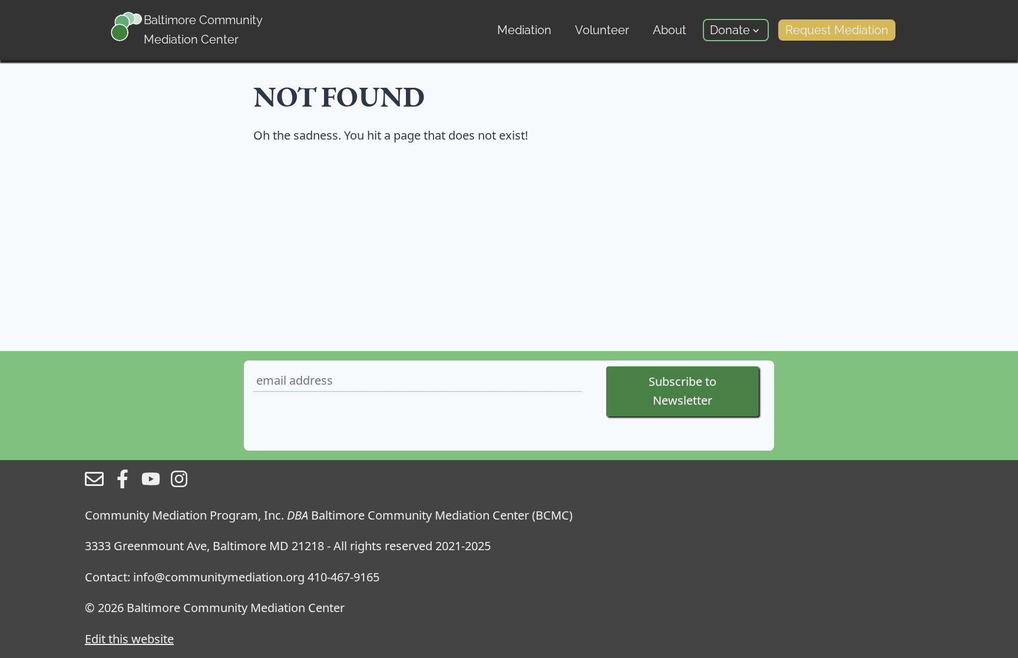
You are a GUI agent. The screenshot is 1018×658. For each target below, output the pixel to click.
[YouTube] (150, 484)
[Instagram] (179, 484)
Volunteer (602, 30)
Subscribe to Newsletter (682, 391)
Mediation (524, 30)
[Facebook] (122, 484)
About (669, 30)
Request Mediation (836, 30)
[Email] (94, 484)
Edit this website (129, 639)
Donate (730, 30)
